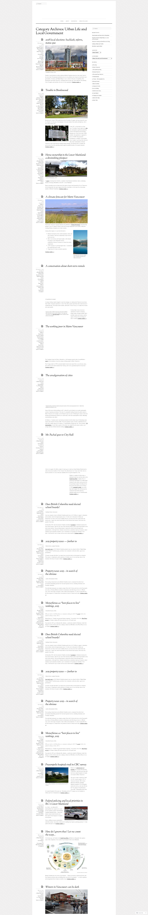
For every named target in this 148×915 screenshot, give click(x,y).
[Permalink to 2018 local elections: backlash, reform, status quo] (42, 39)
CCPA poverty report (40, 341)
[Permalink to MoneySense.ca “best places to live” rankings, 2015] (42, 870)
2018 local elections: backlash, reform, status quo (64, 41)
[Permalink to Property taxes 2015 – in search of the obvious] (42, 838)
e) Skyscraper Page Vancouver (97, 74)
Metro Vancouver (41, 49)
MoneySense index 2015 (41, 892)
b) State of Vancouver (96, 67)
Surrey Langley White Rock (40, 98)
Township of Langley (41, 111)
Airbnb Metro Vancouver (41, 282)
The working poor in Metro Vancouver (64, 327)
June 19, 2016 (41, 379)
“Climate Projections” (75, 224)
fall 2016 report (56, 316)
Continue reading (76, 82)
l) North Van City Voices (96, 90)
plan (86, 128)
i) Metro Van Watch (95, 83)
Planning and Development (40, 208)
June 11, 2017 (41, 158)
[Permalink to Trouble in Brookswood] (42, 90)
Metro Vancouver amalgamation (40, 389)
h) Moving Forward (95, 81)
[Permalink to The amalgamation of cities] (42, 376)
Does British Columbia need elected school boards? (63, 773)
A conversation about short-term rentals (65, 266)
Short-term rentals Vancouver (41, 289)
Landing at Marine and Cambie (97, 43)
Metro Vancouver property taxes (40, 828)
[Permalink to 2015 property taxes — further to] (42, 808)
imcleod (42, 46)
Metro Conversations (40, 285)
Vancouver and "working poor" (40, 348)
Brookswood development (41, 107)
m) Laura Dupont (95, 93)
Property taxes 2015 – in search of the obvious (61, 839)
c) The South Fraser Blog (96, 69)
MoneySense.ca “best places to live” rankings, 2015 (62, 871)
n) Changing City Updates (97, 95)
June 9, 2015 (41, 873)
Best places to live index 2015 (40, 887)
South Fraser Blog (73, 653)
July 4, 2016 (41, 330)
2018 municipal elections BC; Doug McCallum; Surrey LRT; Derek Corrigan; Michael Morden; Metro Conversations (40, 62)
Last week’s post (49, 816)
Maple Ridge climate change (40, 217)
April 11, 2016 (41, 527)
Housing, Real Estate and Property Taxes (40, 162)
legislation (73, 792)
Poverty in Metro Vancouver (41, 345)
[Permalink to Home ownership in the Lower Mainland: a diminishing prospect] (42, 154)
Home (62, 21)
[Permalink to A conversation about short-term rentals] (42, 266)
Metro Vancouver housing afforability (41, 175)
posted (78, 881)
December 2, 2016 (40, 269)
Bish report (40, 386)
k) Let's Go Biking (95, 88)
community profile (77, 662)
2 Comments (41, 894)
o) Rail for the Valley (96, 97)
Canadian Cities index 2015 (40, 889)
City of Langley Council (40, 535)
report (47, 181)
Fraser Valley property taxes (40, 826)
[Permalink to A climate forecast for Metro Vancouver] (42, 196)
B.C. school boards (41, 785)
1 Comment (41, 291)
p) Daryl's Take (95, 100)
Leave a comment (40, 69)
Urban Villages (83, 21)
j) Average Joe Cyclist (96, 86)
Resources (74, 21)
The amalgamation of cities (59, 376)
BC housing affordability (40, 170)
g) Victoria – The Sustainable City (98, 79)
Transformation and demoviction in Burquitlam (100, 35)
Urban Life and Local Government (41, 101)
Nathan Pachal (40, 541)
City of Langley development (41, 538)
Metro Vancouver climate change (40, 220)
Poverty (38, 336)
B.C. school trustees (40, 786)
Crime (42, 876)
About (67, 21)
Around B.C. (40, 779)
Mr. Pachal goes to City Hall (59, 524)
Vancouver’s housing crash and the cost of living (101, 41)
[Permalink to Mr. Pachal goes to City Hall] (42, 523)
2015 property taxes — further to (61, 808)
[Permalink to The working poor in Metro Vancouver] (42, 327)
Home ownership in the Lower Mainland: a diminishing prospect (65, 156)
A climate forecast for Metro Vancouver (65, 197)
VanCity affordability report (41, 180)
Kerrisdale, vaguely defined (97, 46)
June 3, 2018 (41, 93)
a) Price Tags (94, 64)
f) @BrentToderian (95, 76)
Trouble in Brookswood (56, 90)
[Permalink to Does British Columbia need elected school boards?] (42, 771)
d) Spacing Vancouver (96, 71)
